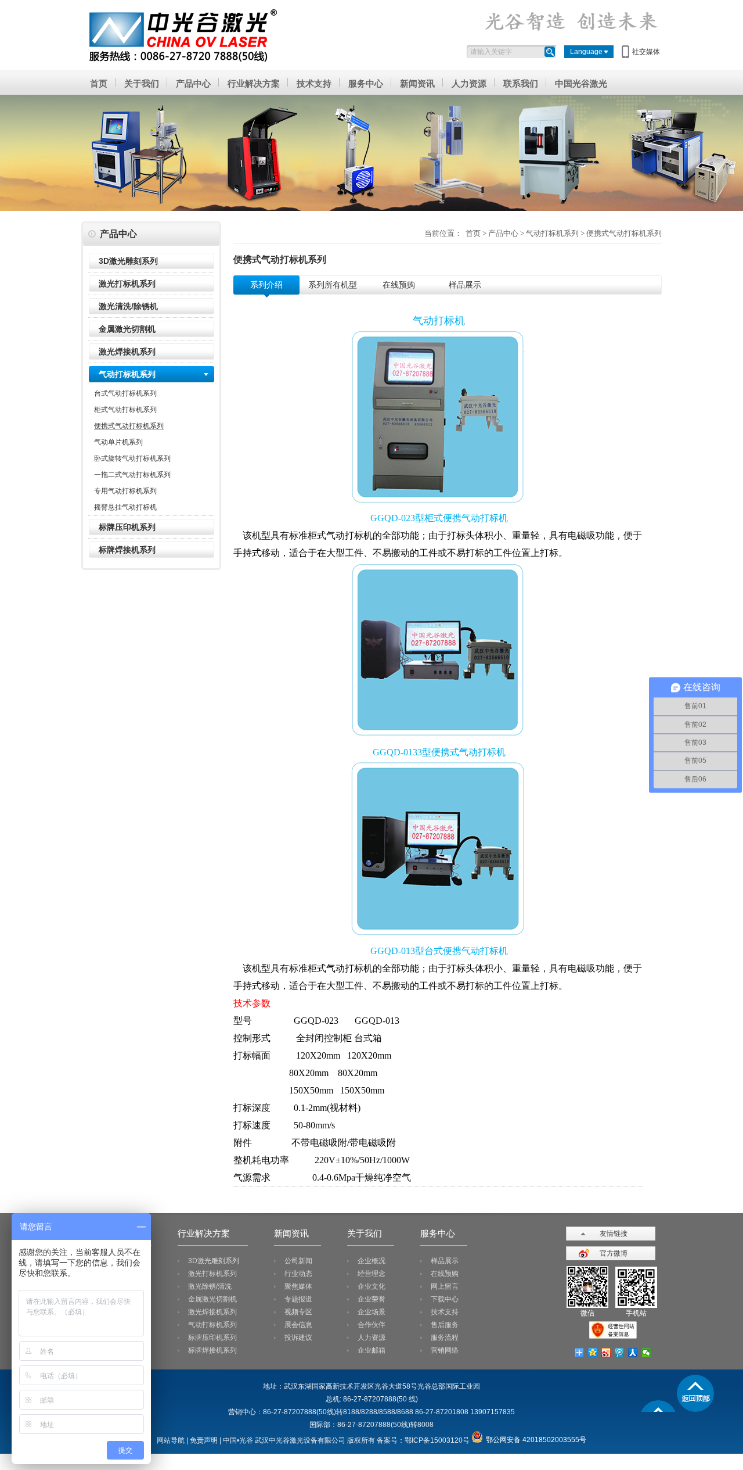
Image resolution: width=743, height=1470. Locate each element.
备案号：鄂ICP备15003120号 (423, 1440)
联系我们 (520, 83)
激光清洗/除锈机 (128, 306)
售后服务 (445, 1325)
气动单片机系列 (118, 442)
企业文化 (371, 1286)
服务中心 (365, 83)
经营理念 (371, 1274)
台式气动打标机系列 (125, 393)
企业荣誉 (371, 1299)
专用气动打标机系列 (125, 491)
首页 (98, 83)
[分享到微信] (646, 1352)
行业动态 (298, 1274)
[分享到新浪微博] (606, 1352)
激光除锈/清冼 (210, 1286)
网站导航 (171, 1440)
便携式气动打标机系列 (129, 426)
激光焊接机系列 (127, 351)
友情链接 (613, 1233)
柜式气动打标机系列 (125, 410)
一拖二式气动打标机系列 (132, 475)
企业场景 (371, 1312)
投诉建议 (298, 1337)
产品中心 (193, 83)
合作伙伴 (371, 1325)
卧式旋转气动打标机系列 (132, 458)
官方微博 (613, 1253)
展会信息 (298, 1325)
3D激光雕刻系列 (128, 261)
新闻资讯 (417, 83)
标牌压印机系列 (127, 527)
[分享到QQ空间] (593, 1352)
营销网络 (445, 1350)
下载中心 (445, 1299)
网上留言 (445, 1286)
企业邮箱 (371, 1350)
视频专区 (298, 1312)
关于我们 (141, 83)
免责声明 (204, 1440)
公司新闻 (298, 1261)
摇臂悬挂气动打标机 (125, 507)
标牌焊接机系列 (127, 549)
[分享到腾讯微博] (620, 1352)
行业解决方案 (254, 83)
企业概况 (371, 1261)
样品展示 (445, 1261)
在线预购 (445, 1274)
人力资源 (469, 83)
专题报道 (298, 1299)
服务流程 (445, 1337)
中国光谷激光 (581, 83)
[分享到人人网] (633, 1352)
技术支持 (314, 83)
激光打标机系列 (127, 283)
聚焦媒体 (298, 1286)
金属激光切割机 (127, 329)
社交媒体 (646, 52)
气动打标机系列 (127, 374)
